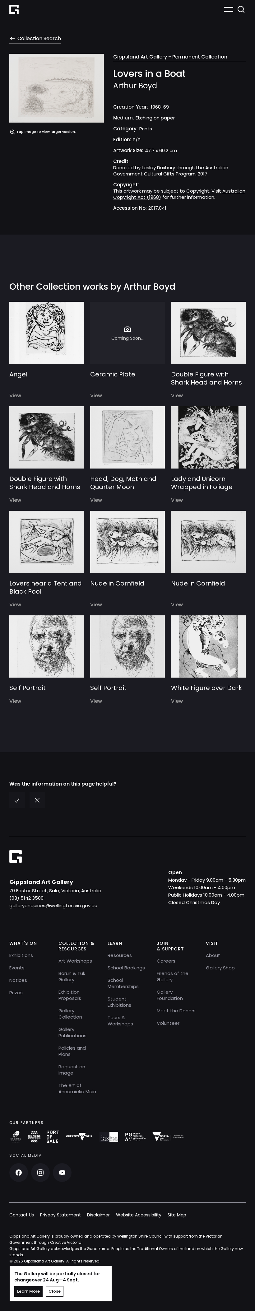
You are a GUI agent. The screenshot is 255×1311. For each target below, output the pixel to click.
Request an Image (71, 1069)
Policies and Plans (72, 1051)
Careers (166, 961)
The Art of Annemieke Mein (77, 1088)
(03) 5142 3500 (26, 898)
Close (55, 1291)
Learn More (28, 1291)
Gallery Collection (70, 1013)
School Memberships (123, 983)
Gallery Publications (72, 1032)
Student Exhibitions (119, 1002)
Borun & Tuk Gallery (71, 976)
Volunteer (168, 1023)
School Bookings (126, 967)
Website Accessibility (138, 1215)
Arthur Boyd (135, 86)
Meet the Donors (176, 1010)
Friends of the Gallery (172, 976)
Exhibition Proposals (69, 995)
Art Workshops (75, 961)
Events (17, 967)
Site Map (177, 1215)
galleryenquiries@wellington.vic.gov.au (53, 905)
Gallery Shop (220, 967)
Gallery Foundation (170, 995)
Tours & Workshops (120, 1020)
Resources (120, 955)
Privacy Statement (60, 1215)
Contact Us (21, 1215)
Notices (18, 980)
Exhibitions (21, 955)
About (213, 955)
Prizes (16, 992)
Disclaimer (98, 1215)
